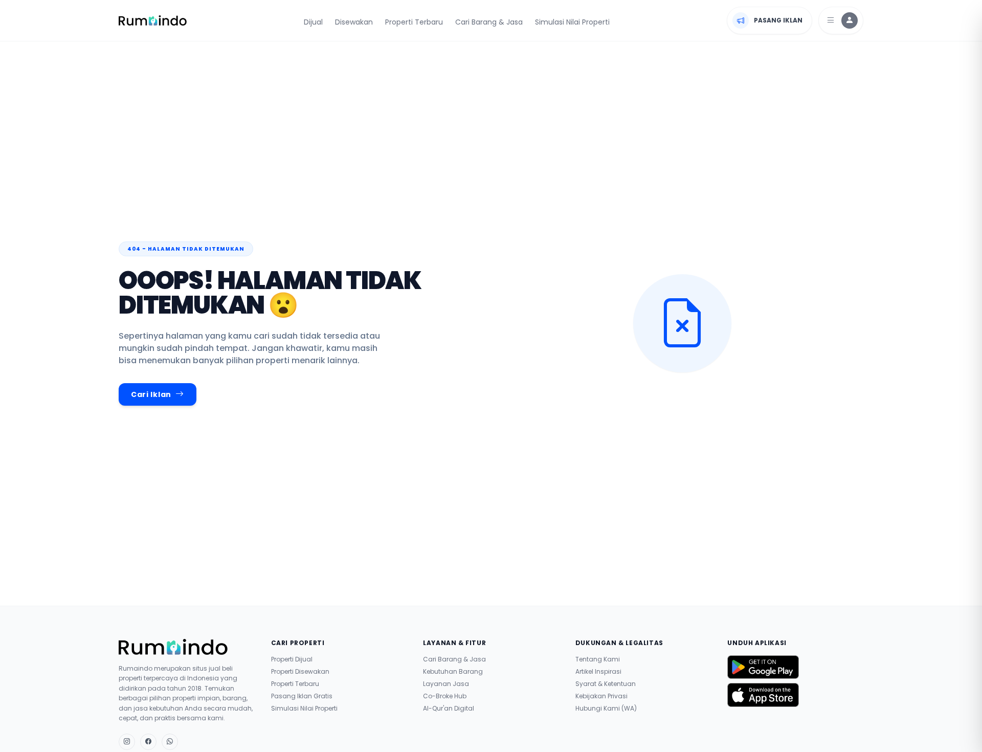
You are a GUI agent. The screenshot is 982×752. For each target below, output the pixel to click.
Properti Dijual (292, 659)
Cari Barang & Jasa (489, 22)
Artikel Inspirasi (598, 672)
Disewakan (354, 22)
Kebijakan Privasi (601, 696)
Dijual (313, 22)
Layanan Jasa (446, 684)
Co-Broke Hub (444, 696)
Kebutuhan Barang (453, 672)
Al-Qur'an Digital (448, 708)
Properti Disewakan (300, 672)
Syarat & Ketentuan (605, 684)
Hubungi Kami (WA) (606, 708)
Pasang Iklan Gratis (301, 696)
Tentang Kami (597, 659)
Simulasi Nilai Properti (572, 22)
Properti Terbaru (414, 22)
